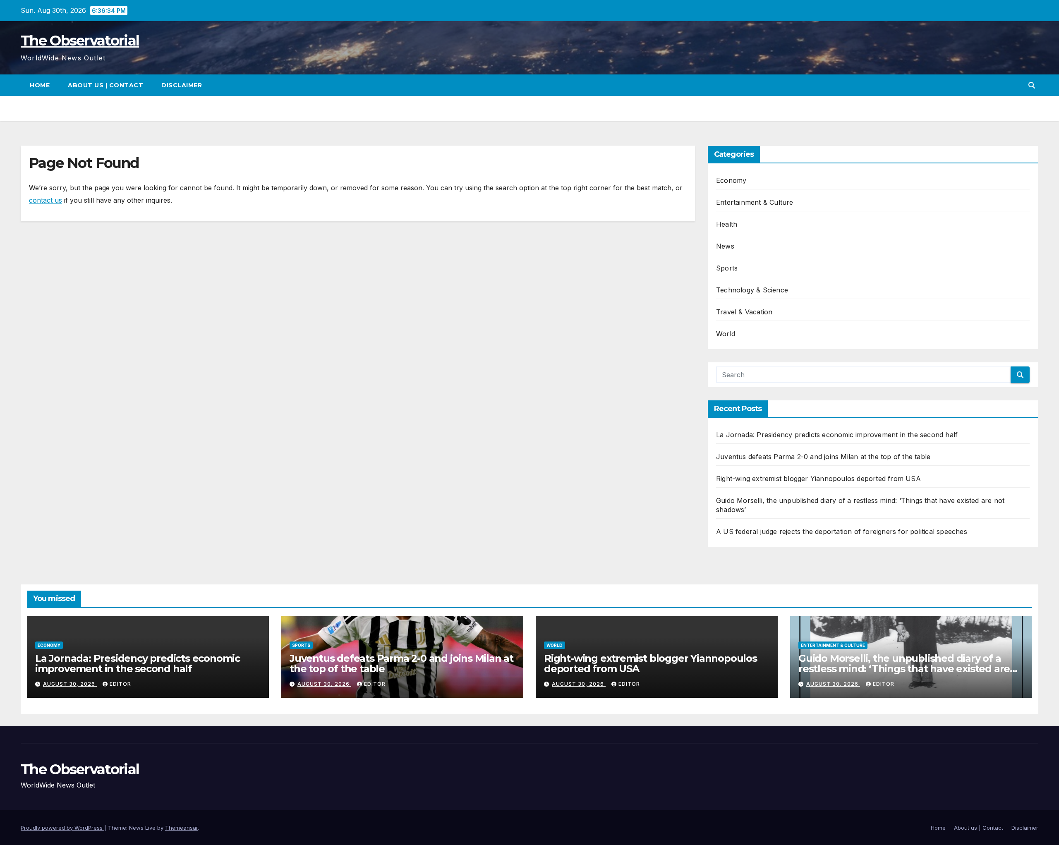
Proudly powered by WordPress (62, 827)
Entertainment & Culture (754, 202)
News (725, 246)
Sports (727, 268)
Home (40, 85)
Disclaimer (181, 85)
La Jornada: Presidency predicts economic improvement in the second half (837, 435)
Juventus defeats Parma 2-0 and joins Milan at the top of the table (823, 456)
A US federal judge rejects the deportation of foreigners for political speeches (841, 531)
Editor (120, 684)
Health (726, 224)
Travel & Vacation (744, 312)
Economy (731, 180)
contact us (45, 200)
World (725, 334)
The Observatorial (80, 40)
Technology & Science (752, 290)
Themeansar (181, 827)
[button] (1031, 85)
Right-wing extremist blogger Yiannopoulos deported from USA (818, 478)
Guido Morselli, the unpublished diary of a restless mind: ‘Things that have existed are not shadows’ (904, 668)
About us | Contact (105, 85)
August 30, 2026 (70, 684)
